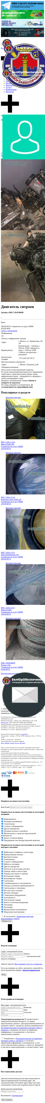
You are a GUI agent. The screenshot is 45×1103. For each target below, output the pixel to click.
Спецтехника (9, 824)
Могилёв (22, 743)
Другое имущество (11, 829)
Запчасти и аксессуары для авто (17, 869)
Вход (4, 974)
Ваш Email (5, 807)
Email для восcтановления (11, 1089)
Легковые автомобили (13, 821)
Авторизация (17, 1096)
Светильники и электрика (14, 888)
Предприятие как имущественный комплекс (22, 840)
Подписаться (6, 921)
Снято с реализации (9, 331)
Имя (25, 1010)
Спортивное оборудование (15, 895)
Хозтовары (8, 907)
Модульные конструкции (14, 912)
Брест (2, 743)
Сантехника (9, 881)
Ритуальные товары (12, 876)
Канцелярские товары (13, 878)
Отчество (27, 1012)
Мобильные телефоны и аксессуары (18, 852)
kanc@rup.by (4, 722)
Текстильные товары (12, 900)
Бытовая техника (11, 857)
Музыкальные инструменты (15, 910)
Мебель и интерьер (11, 864)
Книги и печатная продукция (16, 902)
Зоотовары (8, 905)
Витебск (7, 743)
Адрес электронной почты (12, 951)
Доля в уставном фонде (13, 838)
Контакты (10, 92)
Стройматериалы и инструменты (17, 883)
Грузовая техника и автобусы (16, 831)
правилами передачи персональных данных (17, 917)
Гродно (17, 743)
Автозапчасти (9, 898)
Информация (11, 90)
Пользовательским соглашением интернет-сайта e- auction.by (21, 1040)
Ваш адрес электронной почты (13, 1005)
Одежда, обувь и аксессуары (15, 871)
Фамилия (27, 1007)
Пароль (27, 954)
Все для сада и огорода (13, 890)
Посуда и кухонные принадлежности (19, 886)
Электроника (9, 859)
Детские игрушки (11, 893)
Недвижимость (10, 819)
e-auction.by (24, 734)
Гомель (12, 743)
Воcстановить (7, 1100)
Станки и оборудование (13, 826)
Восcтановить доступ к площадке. (28, 964)
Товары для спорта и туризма (16, 874)
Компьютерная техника (13, 855)
